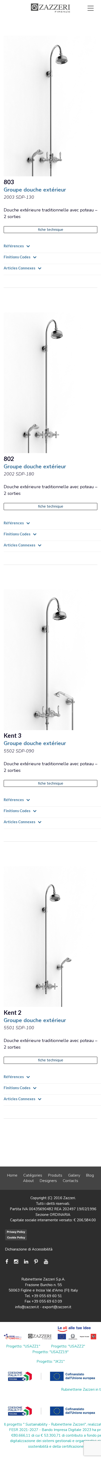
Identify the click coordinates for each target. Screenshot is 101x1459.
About (28, 1180)
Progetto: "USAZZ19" (50, 1351)
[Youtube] (45, 1261)
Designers (48, 1180)
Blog (90, 1175)
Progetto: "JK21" (51, 1361)
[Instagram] (16, 1261)
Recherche (76, 36)
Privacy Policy (16, 1232)
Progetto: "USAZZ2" (68, 1346)
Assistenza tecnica (71, 19)
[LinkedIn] (26, 1261)
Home (12, 1175)
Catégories (32, 1175)
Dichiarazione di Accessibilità (28, 1249)
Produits (55, 1175)
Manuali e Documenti (51, 25)
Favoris (78, 30)
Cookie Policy (16, 1237)
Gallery (74, 1175)
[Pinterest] (36, 1261)
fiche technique (50, 229)
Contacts (70, 1180)
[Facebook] (8, 1261)
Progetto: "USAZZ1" (23, 1346)
